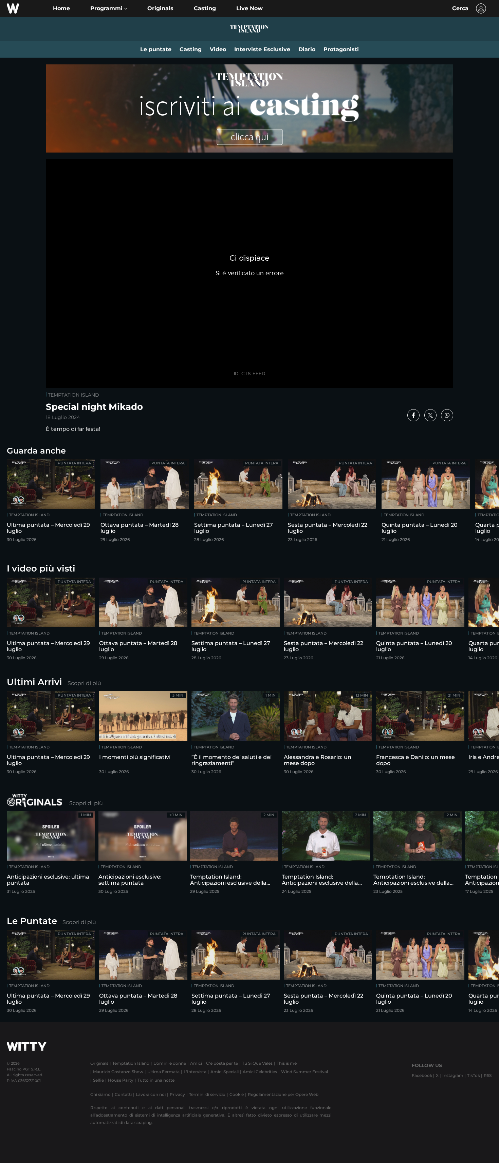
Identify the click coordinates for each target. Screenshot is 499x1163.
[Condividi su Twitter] (430, 415)
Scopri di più (84, 683)
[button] (108, 8)
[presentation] (473, 502)
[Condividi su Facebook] (413, 415)
